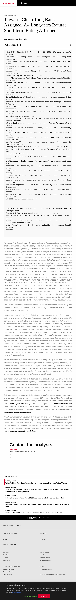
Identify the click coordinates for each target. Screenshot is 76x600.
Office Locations (7, 574)
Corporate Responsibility (46, 569)
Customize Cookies (30, 596)
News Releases (44, 555)
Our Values (6, 552)
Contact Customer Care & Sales (11, 566)
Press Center (6, 560)
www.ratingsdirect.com (63, 404)
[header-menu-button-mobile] (71, 3)
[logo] (8, 3)
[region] (38, 591)
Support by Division (8, 569)
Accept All (44, 596)
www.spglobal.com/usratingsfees (17, 412)
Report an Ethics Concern (10, 572)
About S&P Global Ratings (10, 533)
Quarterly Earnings (45, 557)
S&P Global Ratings (12, 526)
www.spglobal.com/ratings (20, 404)
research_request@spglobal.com (23, 431)
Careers (42, 566)
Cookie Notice (16, 592)
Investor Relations (44, 552)
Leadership (43, 572)
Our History (6, 555)
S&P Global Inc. (10, 545)
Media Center (43, 533)
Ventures (5, 557)
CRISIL (5, 539)
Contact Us (43, 539)
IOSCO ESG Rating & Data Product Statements (52, 574)
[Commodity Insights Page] (40, 517)
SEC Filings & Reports (46, 560)
